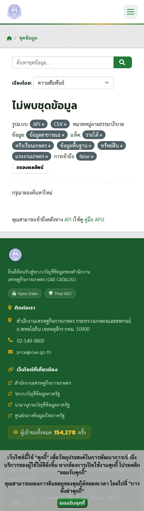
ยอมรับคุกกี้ (72, 503)
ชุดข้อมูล (28, 38)
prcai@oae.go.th (34, 352)
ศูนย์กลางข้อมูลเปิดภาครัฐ (40, 415)
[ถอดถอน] (43, 124)
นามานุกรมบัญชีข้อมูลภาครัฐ (42, 404)
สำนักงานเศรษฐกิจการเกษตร (43, 383)
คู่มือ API (93, 219)
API (68, 219)
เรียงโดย (21, 83)
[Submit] (123, 62)
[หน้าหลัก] (9, 38)
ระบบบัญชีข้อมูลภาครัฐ (37, 393)
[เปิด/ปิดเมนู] (130, 11)
